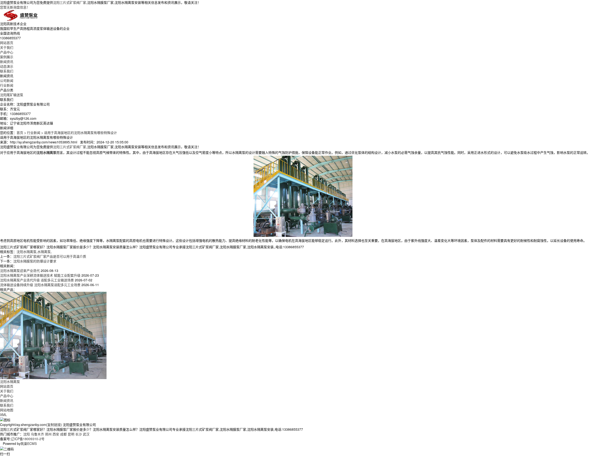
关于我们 (6, 47)
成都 (63, 434)
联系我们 (6, 71)
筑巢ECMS (29, 443)
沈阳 (26, 434)
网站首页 (6, 42)
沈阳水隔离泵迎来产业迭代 (20, 270)
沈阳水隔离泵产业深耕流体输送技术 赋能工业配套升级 (40, 275)
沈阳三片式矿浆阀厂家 (69, 2)
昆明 (71, 434)
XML (3, 414)
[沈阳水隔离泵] (53, 334)
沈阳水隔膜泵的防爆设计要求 (34, 261)
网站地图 (6, 409)
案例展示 (6, 56)
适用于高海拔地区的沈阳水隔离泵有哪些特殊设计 (80, 132)
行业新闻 (6, 85)
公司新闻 (6, 80)
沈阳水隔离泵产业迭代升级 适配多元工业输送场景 (37, 280)
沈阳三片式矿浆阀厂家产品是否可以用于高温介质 (49, 256)
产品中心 (6, 52)
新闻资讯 (6, 61)
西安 (56, 434)
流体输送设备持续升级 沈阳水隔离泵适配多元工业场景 (40, 284)
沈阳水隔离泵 (26, 251)
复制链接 (54, 424)
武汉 (86, 434)
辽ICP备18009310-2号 (28, 438)
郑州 (48, 434)
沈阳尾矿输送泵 (11, 94)
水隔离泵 (44, 251)
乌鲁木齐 (37, 434)
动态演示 (6, 66)
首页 (20, 132)
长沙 (78, 434)
